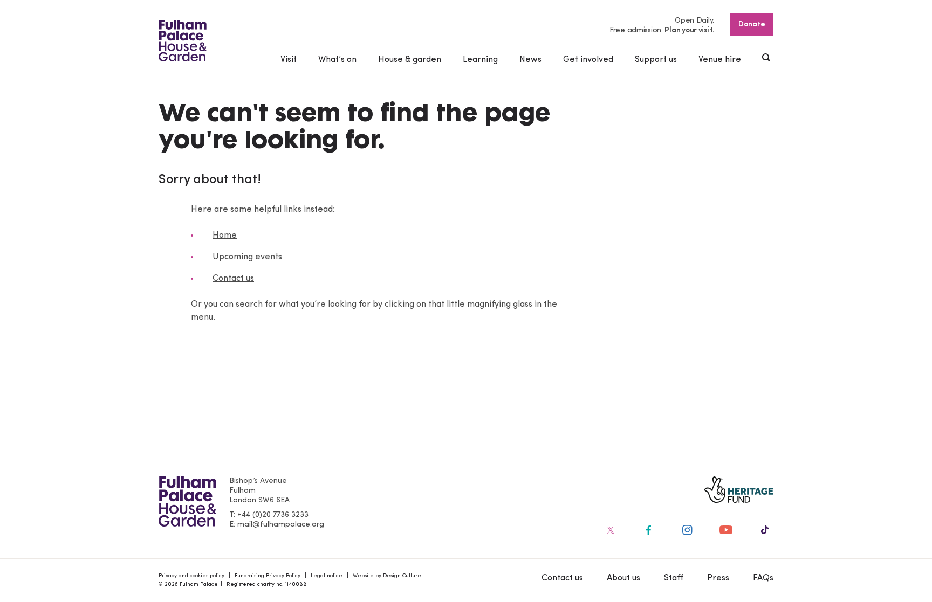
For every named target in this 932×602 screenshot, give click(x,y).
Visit (288, 60)
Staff (673, 578)
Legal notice (326, 576)
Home (225, 235)
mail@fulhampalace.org (280, 525)
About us (623, 578)
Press (718, 578)
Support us (656, 60)
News (530, 60)
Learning (480, 60)
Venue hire (719, 60)
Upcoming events (247, 257)
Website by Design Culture (387, 576)
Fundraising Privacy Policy (267, 576)
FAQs (763, 578)
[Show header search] (767, 58)
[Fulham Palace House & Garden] (183, 40)
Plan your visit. (689, 30)
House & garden (409, 60)
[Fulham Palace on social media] (609, 529)
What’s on (337, 60)
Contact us (233, 278)
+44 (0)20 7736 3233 (273, 515)
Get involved (588, 60)
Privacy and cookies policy (191, 576)
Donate (751, 24)
